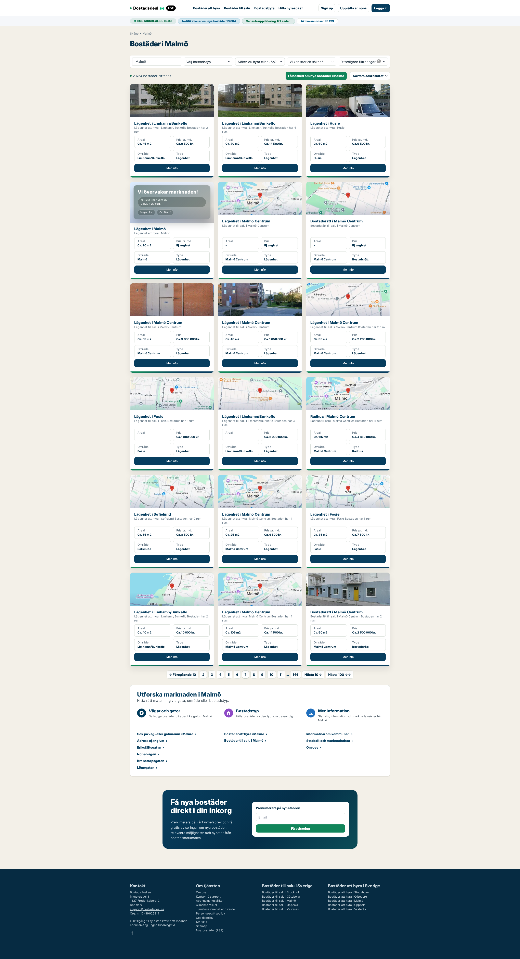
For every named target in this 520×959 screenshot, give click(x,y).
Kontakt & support (208, 896)
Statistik (201, 921)
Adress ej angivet (150, 741)
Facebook (132, 933)
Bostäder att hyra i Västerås (347, 909)
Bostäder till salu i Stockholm (281, 892)
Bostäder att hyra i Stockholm (348, 892)
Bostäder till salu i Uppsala (280, 905)
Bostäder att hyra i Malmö (244, 734)
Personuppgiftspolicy (210, 913)
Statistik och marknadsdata (328, 741)
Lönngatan (145, 767)
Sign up (327, 8)
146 (296, 675)
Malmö (147, 33)
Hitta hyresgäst (290, 8)
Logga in (381, 8)
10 (271, 675)
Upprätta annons (353, 8)
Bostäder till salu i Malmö (243, 740)
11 (281, 675)
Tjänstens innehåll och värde (215, 909)
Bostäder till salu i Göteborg (281, 896)
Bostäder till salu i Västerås (280, 909)
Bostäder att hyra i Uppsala (346, 905)
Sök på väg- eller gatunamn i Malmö (165, 734)
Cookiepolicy (204, 917)
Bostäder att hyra (206, 8)
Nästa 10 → (313, 675)
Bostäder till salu (237, 8)
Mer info (172, 168)
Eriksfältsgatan (149, 747)
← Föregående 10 (182, 675)
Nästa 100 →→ (339, 675)
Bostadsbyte (264, 8)
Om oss (312, 747)
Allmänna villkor (206, 905)
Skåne (134, 33)
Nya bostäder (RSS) (209, 930)
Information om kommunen (328, 734)
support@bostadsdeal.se (147, 909)
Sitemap (201, 926)
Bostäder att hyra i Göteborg (347, 896)
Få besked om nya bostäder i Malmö (316, 76)
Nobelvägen (146, 754)
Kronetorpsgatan (150, 761)
